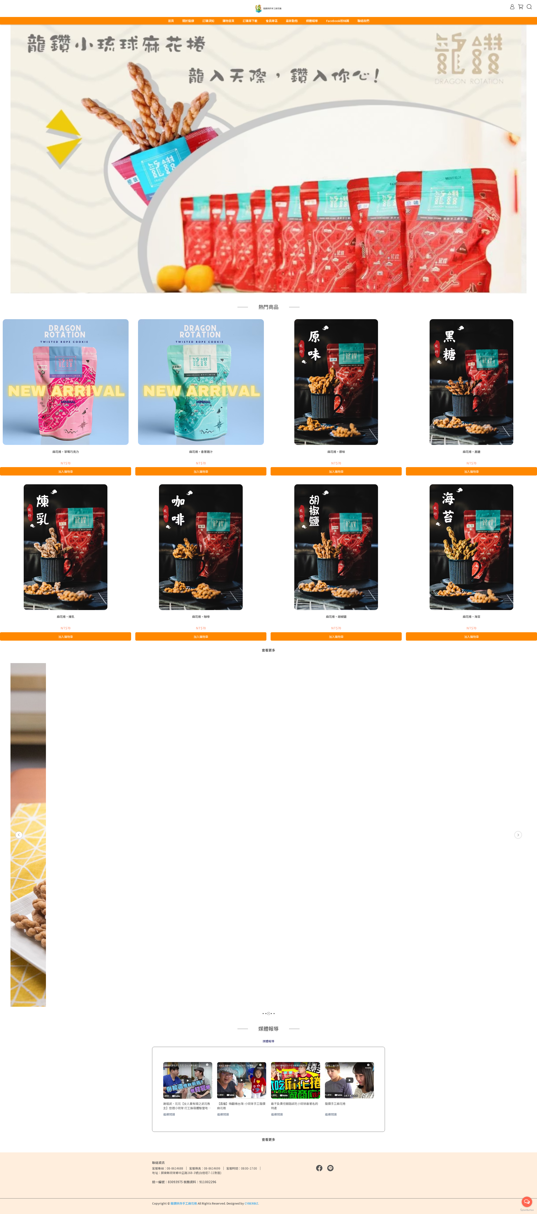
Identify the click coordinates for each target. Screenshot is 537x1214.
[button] (19, 835)
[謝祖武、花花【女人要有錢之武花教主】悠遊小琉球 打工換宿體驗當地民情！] (187, 1080)
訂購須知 (208, 21)
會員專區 (272, 21)
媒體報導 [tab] (268, 1041)
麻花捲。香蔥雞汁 (201, 452)
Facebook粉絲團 (337, 21)
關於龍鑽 (188, 21)
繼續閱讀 (169, 1114)
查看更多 (268, 650)
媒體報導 (312, 21)
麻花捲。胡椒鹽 (336, 616)
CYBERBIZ (251, 1203)
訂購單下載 (250, 21)
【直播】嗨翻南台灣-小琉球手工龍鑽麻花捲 (241, 1105)
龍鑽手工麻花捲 (335, 1103)
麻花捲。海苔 (471, 616)
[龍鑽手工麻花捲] (349, 1080)
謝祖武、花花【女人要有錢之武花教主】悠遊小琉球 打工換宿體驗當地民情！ (187, 1105)
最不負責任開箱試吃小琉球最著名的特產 (294, 1105)
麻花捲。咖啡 (201, 616)
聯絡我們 (363, 21)
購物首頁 (228, 21)
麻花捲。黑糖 (471, 452)
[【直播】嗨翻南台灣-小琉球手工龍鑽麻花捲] (241, 1080)
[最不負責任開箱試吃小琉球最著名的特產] (295, 1080)
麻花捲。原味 (336, 452)
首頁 (171, 21)
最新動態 (292, 21)
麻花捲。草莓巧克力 (65, 452)
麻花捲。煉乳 (65, 616)
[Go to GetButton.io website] (527, 1210)
